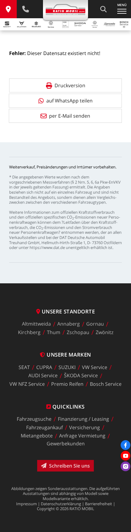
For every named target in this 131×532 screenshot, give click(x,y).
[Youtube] (125, 456)
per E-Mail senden (69, 115)
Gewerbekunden (66, 443)
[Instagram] (125, 466)
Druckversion (70, 85)
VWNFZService (27, 384)
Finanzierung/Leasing (83, 419)
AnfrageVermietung (82, 436)
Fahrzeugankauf (44, 427)
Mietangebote (37, 436)
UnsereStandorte (68, 311)
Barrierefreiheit (98, 503)
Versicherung (84, 427)
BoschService (106, 384)
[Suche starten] (103, 9)
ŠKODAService (81, 375)
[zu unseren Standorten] (8, 9)
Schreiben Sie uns (69, 465)
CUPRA (44, 367)
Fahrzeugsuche (34, 419)
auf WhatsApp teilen (69, 100)
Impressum (26, 503)
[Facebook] (125, 445)
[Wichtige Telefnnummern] (25, 9)
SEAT (24, 367)
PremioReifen (67, 384)
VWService (94, 367)
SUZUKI (67, 367)
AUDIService (43, 375)
